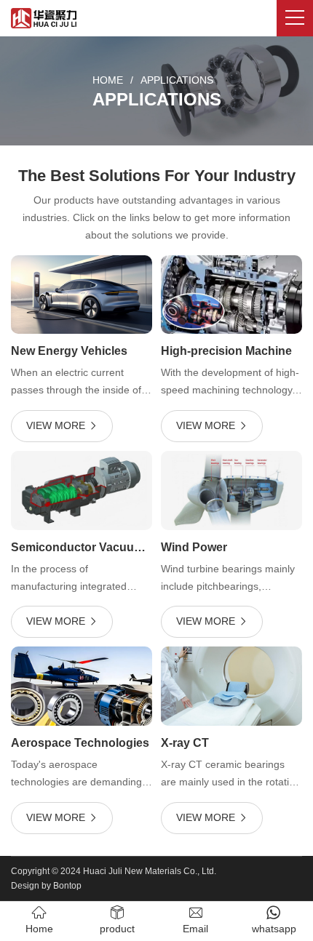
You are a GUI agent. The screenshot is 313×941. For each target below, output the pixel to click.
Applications (176, 80)
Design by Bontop (46, 886)
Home (107, 80)
